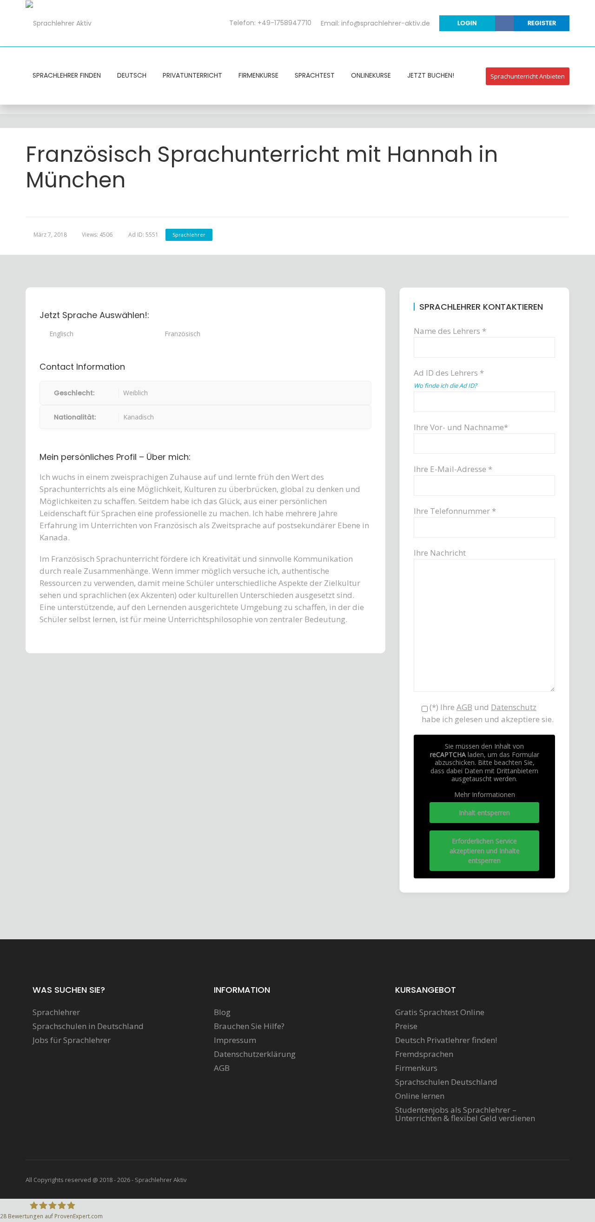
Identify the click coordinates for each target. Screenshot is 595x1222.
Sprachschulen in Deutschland (88, 1026)
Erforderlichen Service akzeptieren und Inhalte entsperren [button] (485, 851)
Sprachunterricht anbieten (527, 76)
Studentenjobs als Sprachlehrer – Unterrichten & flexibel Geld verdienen (465, 1114)
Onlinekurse (371, 75)
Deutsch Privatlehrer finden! (446, 1040)
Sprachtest (315, 75)
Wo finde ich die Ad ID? (445, 385)
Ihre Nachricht (440, 552)
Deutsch (131, 75)
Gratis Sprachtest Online (439, 1012)
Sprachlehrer (188, 234)
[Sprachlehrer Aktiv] (59, 22)
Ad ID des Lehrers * (449, 378)
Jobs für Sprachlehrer (72, 1040)
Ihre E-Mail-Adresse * (453, 469)
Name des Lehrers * (450, 330)
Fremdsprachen (424, 1054)
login (467, 23)
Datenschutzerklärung (255, 1054)
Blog (222, 1012)
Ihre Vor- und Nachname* (461, 427)
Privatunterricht (192, 75)
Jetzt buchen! (430, 75)
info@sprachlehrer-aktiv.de (385, 23)
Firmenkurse (258, 75)
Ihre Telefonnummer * (455, 510)
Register (542, 23)
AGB (222, 1068)
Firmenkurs (416, 1068)
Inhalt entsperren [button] (484, 812)
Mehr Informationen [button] (484, 794)
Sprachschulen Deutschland (446, 1082)
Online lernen (419, 1096)
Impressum (235, 1040)
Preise (406, 1026)
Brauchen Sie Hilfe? (249, 1026)
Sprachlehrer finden (67, 75)
